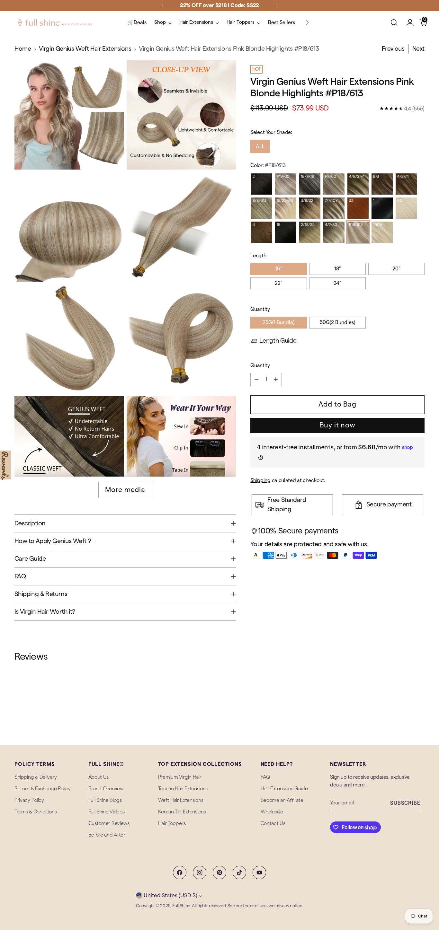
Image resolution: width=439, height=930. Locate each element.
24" (337, 283)
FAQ (265, 777)
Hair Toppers (172, 823)
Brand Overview (106, 788)
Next (418, 49)
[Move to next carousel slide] (419, 697)
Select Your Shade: (271, 132)
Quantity (260, 309)
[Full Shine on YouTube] (259, 872)
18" (337, 268)
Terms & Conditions (35, 811)
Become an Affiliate (282, 800)
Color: (267, 165)
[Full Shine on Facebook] (179, 872)
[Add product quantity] (276, 379)
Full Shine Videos (106, 811)
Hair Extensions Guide (284, 788)
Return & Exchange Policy (42, 788)
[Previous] (163, 5)
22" (278, 283)
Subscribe (405, 803)
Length (258, 255)
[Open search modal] (394, 22)
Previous (393, 49)
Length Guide (277, 341)
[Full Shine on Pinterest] (219, 872)
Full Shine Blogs (105, 800)
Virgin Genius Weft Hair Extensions (85, 49)
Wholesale (272, 811)
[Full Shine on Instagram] (199, 872)
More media (125, 489)
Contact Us (273, 823)
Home (22, 49)
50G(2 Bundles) (337, 322)
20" (396, 268)
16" (278, 268)
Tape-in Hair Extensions (183, 788)
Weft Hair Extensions (180, 800)
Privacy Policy (29, 800)
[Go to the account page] (407, 22)
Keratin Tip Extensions (182, 811)
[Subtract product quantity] (256, 379)
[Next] (276, 5)
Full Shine (181, 906)
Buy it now (337, 425)
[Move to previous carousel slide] (404, 697)
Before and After (106, 835)
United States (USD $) (170, 895)
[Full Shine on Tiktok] (239, 872)
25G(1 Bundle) (278, 322)
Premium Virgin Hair (180, 777)
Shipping (260, 480)
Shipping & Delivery (35, 777)
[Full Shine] (54, 22)
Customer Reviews (109, 823)
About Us (98, 777)
